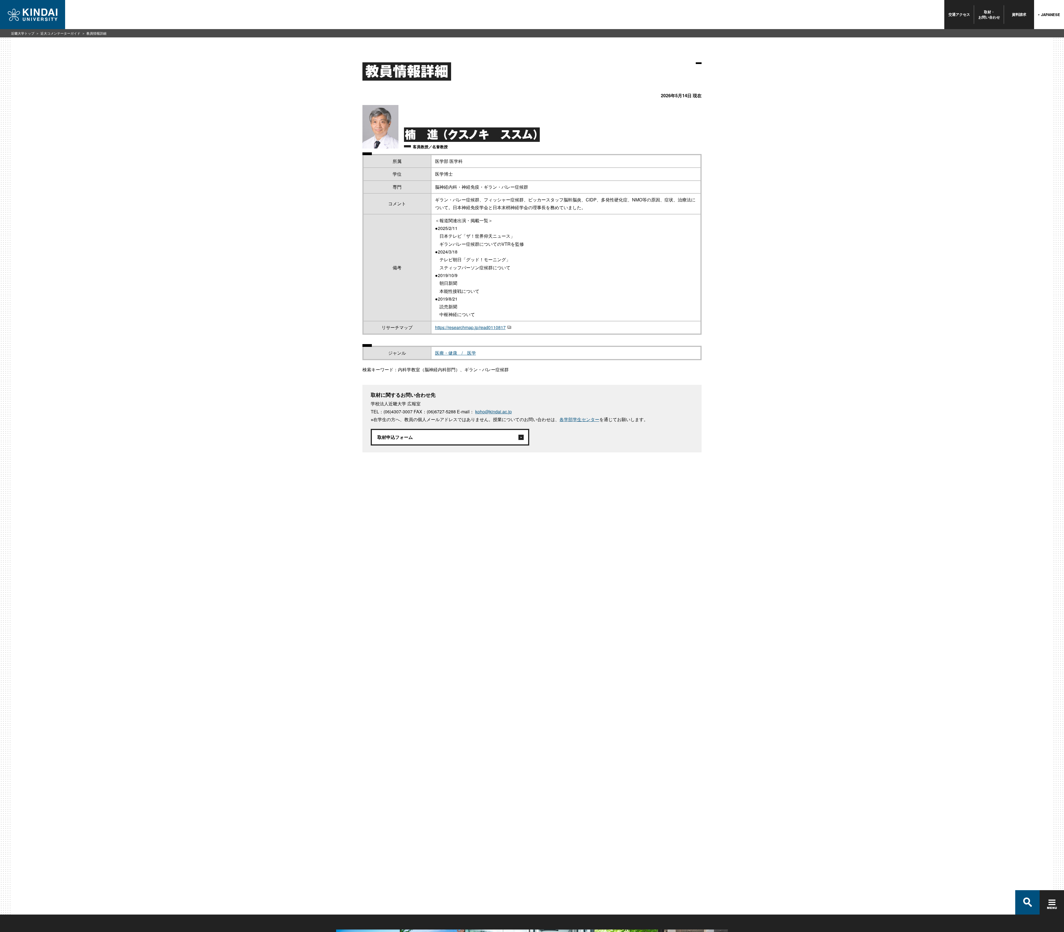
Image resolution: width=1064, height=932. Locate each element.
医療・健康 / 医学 (455, 353)
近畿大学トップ (22, 33)
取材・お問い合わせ (989, 14)
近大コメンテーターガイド (60, 33)
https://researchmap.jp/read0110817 (470, 327)
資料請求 (1019, 14)
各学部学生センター (579, 419)
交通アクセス (959, 14)
